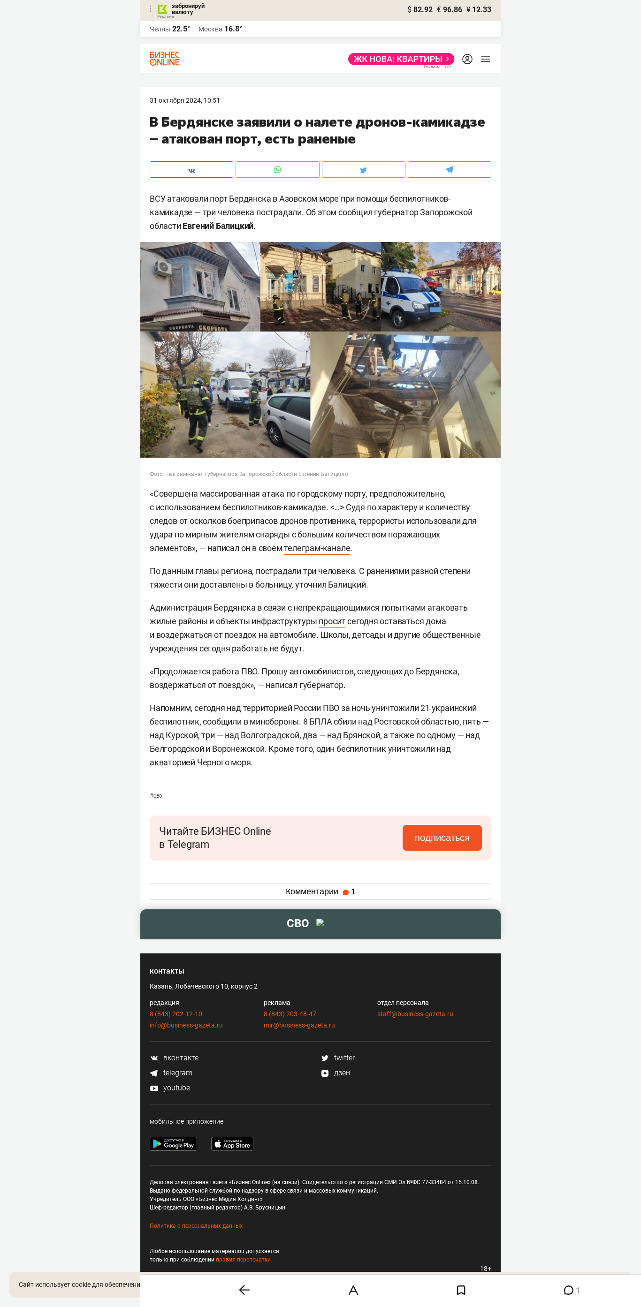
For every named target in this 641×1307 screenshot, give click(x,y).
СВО (156, 796)
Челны (160, 29)
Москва (210, 29)
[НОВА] (399, 59)
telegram (176, 1072)
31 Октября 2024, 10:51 (185, 100)
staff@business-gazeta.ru (415, 1014)
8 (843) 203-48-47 (290, 1014)
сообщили (222, 721)
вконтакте (179, 1057)
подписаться (442, 837)
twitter (343, 1057)
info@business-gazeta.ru (186, 1025)
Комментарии (321, 891)
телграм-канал (185, 474)
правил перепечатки (243, 1259)
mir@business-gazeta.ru (299, 1025)
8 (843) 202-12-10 (176, 1014)
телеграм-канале (317, 548)
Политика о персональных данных (196, 1226)
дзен (341, 1072)
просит (332, 621)
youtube (175, 1087)
